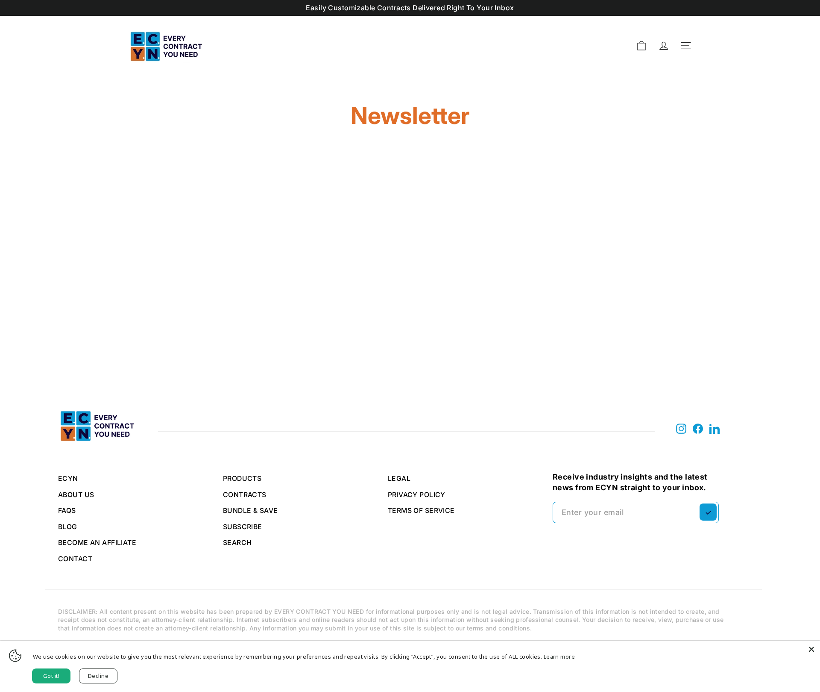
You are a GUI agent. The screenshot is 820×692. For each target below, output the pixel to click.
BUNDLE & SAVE (250, 510)
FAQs (67, 510)
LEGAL (399, 478)
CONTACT (75, 559)
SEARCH (237, 543)
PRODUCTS (242, 478)
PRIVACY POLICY (416, 495)
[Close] (811, 649)
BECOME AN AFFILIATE (97, 543)
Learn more (559, 656)
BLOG (67, 527)
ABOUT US (76, 495)
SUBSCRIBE (242, 527)
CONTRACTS (244, 495)
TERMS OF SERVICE (421, 510)
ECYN (68, 478)
